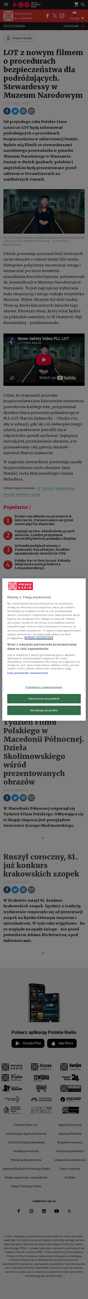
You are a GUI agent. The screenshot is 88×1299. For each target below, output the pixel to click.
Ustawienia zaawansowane (43, 687)
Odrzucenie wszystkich (44, 698)
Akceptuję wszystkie (44, 710)
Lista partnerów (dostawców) (27, 673)
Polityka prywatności (39, 638)
